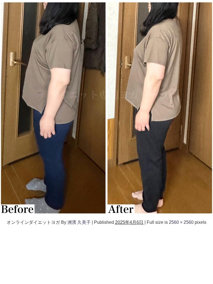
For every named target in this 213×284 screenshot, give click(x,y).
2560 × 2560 (181, 222)
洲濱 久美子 (79, 222)
